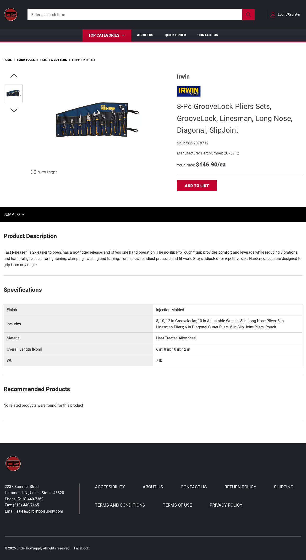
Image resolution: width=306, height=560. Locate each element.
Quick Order (175, 35)
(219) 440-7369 (30, 499)
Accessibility (110, 486)
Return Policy (240, 486)
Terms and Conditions (120, 505)
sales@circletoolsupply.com (39, 511)
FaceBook (81, 548)
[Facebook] (95, 548)
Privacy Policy (226, 505)
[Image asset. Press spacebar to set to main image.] (14, 93)
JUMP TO (12, 214)
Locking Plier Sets (83, 60)
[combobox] (141, 14)
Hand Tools (26, 60)
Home (8, 60)
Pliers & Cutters (53, 60)
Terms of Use (177, 505)
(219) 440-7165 (26, 505)
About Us (145, 35)
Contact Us (207, 35)
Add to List (197, 185)
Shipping (283, 486)
